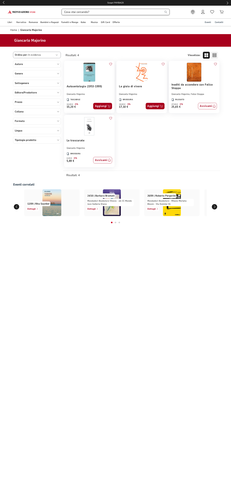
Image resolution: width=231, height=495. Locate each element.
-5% (76, 104)
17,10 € (123, 107)
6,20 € (69, 158)
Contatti (219, 22)
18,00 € (122, 104)
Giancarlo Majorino (76, 94)
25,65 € (176, 107)
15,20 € (71, 107)
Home (14, 30)
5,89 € (70, 161)
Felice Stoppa (197, 94)
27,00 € (174, 104)
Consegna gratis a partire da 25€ (116, 2)
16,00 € (70, 104)
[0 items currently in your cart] (221, 12)
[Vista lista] (214, 55)
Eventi (208, 22)
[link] (192, 11)
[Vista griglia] (206, 55)
